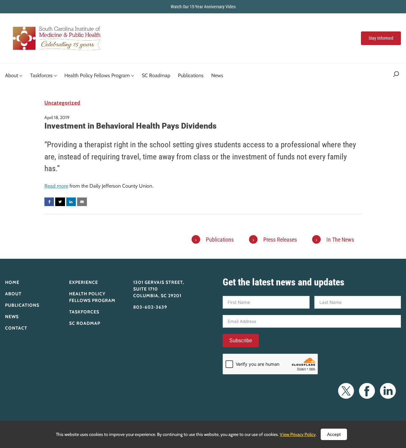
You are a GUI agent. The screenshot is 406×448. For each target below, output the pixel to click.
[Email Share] (82, 201)
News (12, 316)
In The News (340, 239)
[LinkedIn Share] (71, 201)
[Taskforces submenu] (55, 75)
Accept (334, 434)
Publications (220, 239)
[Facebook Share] (49, 201)
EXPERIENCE (83, 282)
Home (12, 282)
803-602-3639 (150, 307)
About (13, 294)
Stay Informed (381, 38)
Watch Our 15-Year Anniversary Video (203, 6)
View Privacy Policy (298, 434)
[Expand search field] (396, 75)
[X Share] (60, 201)
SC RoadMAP (84, 323)
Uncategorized (62, 103)
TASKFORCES (84, 312)
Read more (56, 186)
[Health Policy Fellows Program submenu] (132, 75)
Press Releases (280, 239)
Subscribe (240, 340)
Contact (16, 328)
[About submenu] (21, 75)
